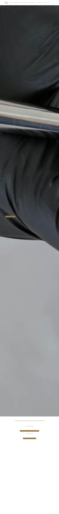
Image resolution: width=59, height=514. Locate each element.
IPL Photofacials (29, 433)
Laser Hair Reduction (29, 426)
